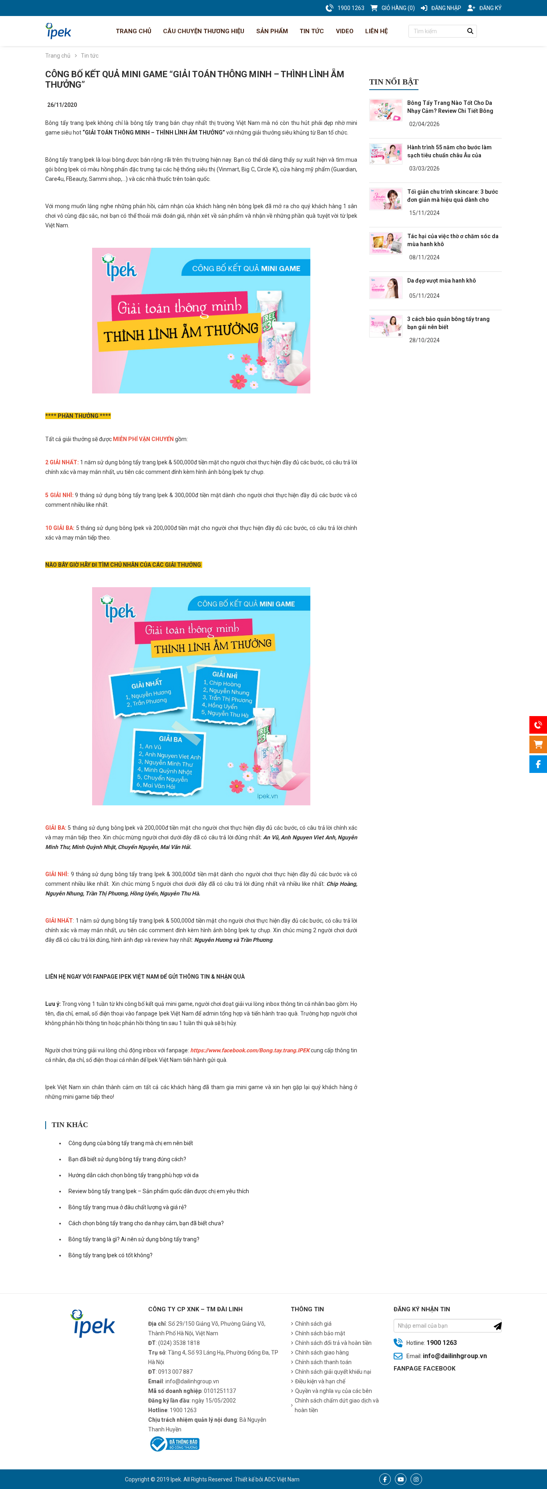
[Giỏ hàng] (538, 744)
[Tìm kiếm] (470, 31)
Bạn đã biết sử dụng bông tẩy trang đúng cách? (127, 1159)
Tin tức (311, 31)
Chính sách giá (313, 1323)
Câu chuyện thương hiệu (202, 31)
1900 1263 (441, 1343)
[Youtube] (400, 1479)
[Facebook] (385, 1479)
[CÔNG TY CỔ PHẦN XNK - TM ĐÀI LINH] (58, 31)
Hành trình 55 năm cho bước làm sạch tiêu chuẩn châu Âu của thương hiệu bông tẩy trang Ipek (449, 155)
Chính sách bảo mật (320, 1333)
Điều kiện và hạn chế (320, 1381)
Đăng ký (490, 8)
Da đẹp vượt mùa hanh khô (441, 280)
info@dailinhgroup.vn (455, 1356)
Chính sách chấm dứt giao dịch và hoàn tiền (337, 1405)
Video (344, 31)
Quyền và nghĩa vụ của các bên (333, 1391)
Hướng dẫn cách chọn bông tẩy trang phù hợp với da (133, 1175)
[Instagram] (416, 1479)
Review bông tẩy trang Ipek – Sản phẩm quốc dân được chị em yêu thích (158, 1191)
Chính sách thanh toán (323, 1362)
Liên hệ (376, 31)
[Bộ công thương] (173, 1443)
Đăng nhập (446, 8)
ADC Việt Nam (282, 1479)
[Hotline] (538, 725)
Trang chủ (132, 31)
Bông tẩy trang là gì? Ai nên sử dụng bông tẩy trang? (133, 1239)
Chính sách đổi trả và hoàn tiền (333, 1343)
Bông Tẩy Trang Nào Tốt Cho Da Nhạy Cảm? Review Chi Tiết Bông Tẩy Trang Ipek (450, 111)
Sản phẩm (271, 31)
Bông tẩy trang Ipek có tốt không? (110, 1255)
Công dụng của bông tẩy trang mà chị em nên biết (130, 1143)
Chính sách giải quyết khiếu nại (333, 1372)
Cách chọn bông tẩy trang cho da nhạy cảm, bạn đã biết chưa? (146, 1223)
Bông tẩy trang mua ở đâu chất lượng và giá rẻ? (127, 1207)
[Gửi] (498, 1326)
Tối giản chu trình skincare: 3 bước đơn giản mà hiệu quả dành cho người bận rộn (452, 200)
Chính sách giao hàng (322, 1352)
